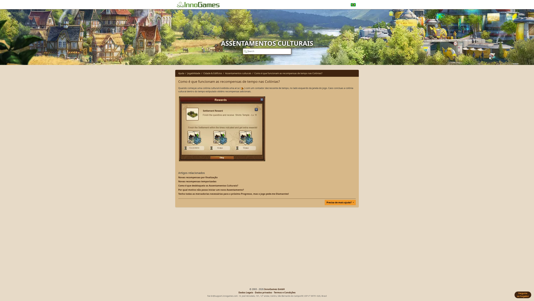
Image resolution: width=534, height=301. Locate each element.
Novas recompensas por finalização (198, 177)
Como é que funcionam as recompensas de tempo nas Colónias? (288, 73)
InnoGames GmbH (274, 289)
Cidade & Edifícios (212, 73)
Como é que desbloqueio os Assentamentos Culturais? (208, 185)
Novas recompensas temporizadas (197, 181)
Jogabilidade (193, 73)
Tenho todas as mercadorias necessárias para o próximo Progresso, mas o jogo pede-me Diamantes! (233, 193)
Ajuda (181, 73)
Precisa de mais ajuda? (339, 202)
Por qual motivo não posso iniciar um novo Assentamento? (211, 189)
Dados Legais (245, 292)
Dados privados (263, 292)
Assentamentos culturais (238, 73)
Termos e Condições (285, 292)
